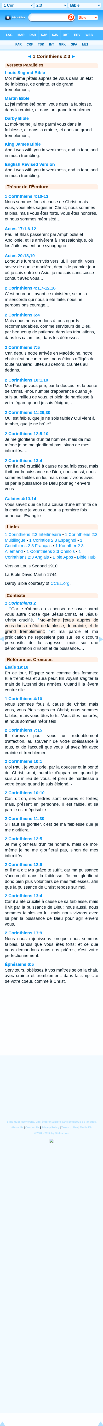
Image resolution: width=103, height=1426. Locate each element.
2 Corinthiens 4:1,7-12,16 (30, 288)
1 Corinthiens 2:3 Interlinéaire (33, 534)
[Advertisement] (51, 1026)
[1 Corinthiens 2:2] (6, 649)
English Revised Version (30, 164)
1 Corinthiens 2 (20, 603)
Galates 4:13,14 (20, 498)
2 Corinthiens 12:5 (23, 838)
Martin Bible (17, 98)
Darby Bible (17, 118)
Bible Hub (86, 557)
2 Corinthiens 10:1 (23, 761)
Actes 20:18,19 (20, 255)
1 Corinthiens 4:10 (23, 698)
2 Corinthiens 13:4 (23, 460)
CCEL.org (60, 583)
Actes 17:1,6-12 (20, 228)
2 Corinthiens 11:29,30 (27, 412)
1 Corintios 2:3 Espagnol (52, 540)
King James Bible (23, 144)
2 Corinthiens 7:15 (23, 730)
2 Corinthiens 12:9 (23, 864)
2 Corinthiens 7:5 (22, 347)
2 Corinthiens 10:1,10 (26, 380)
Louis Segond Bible (25, 72)
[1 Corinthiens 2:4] (97, 649)
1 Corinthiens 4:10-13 (26, 196)
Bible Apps (63, 557)
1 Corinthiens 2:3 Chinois (51, 551)
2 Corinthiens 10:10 (25, 792)
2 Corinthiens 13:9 (23, 933)
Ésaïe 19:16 (16, 667)
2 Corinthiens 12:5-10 (26, 433)
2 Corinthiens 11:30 (24, 818)
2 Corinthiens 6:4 (22, 315)
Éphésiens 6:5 (19, 964)
